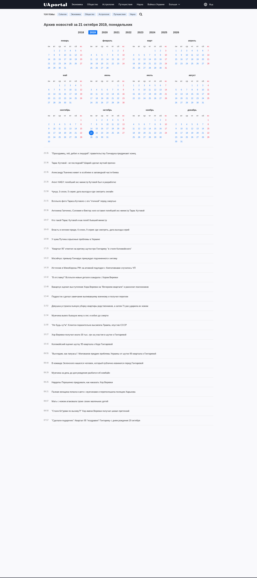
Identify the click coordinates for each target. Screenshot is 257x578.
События (62, 14)
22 (54, 63)
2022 (128, 32)
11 (70, 55)
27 (81, 63)
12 (76, 55)
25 (70, 63)
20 (81, 59)
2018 (81, 32)
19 (76, 59)
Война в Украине (156, 4)
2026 (176, 32)
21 (49, 63)
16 (60, 59)
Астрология (108, 4)
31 (65, 68)
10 (65, 55)
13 (81, 55)
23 (60, 63)
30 (60, 68)
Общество (92, 4)
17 (65, 59)
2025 (164, 32)
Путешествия (125, 4)
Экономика (77, 4)
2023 (140, 32)
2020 (105, 32)
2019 (93, 32)
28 (49, 68)
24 (65, 63)
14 (49, 59)
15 (54, 59)
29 (54, 68)
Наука (140, 4)
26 (76, 63)
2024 (152, 32)
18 (70, 59)
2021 (117, 32)
